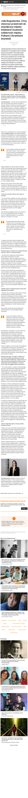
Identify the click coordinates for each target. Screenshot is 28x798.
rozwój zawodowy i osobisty (18, 623)
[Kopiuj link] (14, 45)
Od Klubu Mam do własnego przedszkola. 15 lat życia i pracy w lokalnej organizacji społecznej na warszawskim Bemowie (14, 688)
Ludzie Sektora (11, 629)
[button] (2, 2)
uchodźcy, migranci (22, 629)
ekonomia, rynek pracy (16, 626)
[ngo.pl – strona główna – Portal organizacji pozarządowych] (5, 2)
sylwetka (25, 620)
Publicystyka (4, 620)
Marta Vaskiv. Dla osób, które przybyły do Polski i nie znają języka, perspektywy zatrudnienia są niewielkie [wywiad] (14, 561)
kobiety (3, 629)
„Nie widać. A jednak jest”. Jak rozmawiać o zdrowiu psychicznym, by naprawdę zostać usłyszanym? (12, 739)
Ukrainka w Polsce (9, 133)
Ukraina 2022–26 (14, 632)
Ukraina (5, 623)
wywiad (19, 620)
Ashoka (25, 626)
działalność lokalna (5, 626)
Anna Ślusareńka (12, 620)
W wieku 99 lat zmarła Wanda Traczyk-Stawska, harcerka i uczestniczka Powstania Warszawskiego (13, 661)
